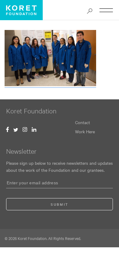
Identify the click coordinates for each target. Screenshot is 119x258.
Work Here (85, 131)
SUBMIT (59, 204)
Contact (82, 122)
